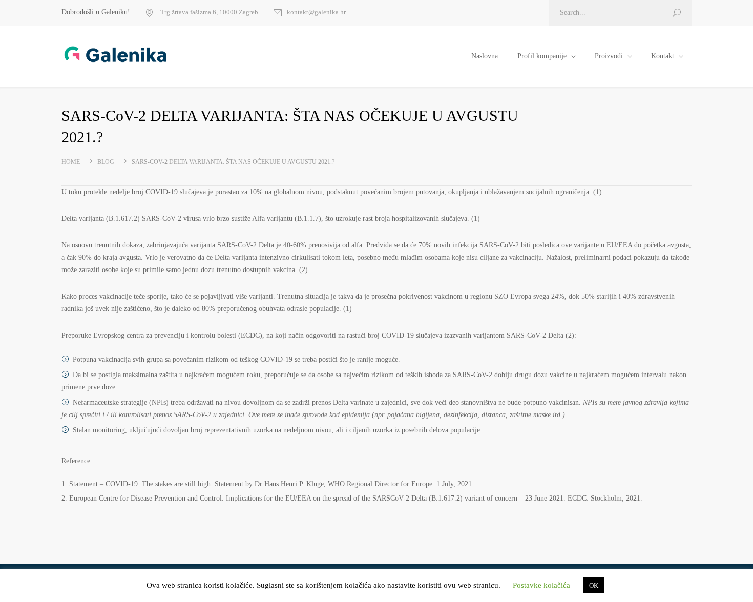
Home (70, 161)
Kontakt (662, 56)
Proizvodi (609, 56)
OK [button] (593, 585)
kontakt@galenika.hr (316, 12)
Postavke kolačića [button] (541, 585)
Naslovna (484, 56)
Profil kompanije (542, 56)
